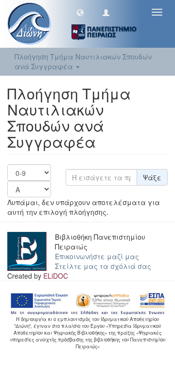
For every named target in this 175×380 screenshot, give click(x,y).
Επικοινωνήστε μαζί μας (97, 256)
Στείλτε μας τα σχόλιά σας (103, 266)
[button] (80, 12)
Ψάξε (152, 177)
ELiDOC (55, 276)
